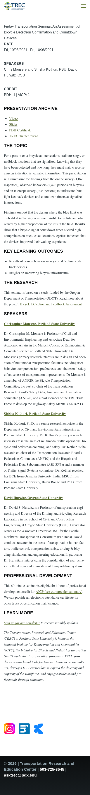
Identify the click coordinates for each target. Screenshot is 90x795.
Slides (13, 124)
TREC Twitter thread (23, 136)
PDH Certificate (20, 130)
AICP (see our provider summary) (59, 591)
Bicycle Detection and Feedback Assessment (51, 304)
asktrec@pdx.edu (20, 775)
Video (13, 118)
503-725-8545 (52, 769)
